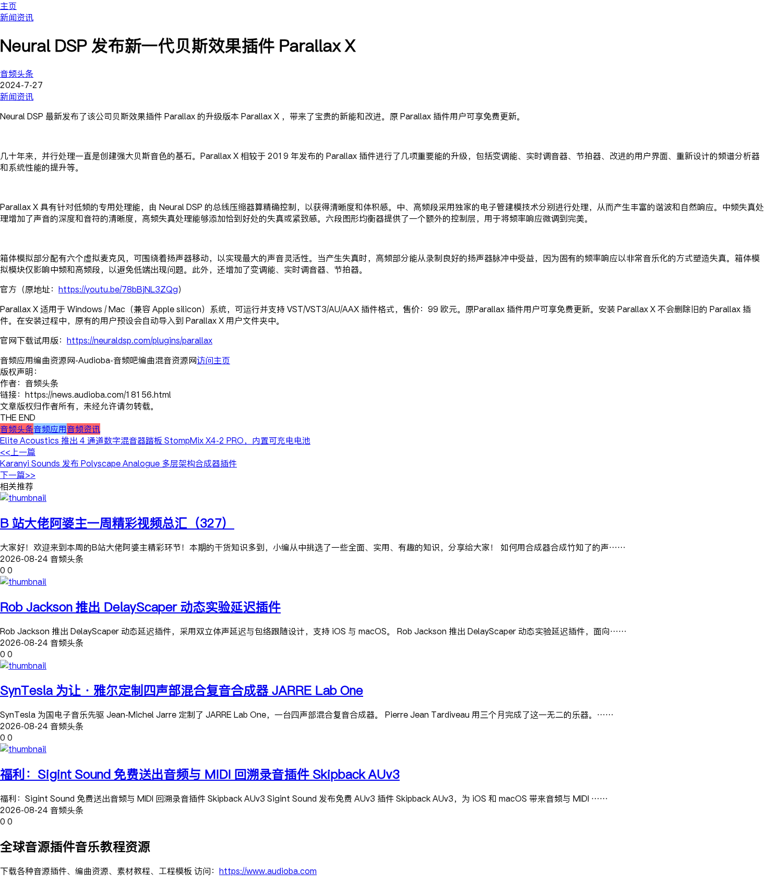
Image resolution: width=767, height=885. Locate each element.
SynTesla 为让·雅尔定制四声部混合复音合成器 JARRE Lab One (181, 689)
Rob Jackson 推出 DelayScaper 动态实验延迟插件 (140, 606)
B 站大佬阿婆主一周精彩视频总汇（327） (117, 522)
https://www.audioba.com (268, 871)
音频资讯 (83, 429)
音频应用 (50, 429)
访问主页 (213, 360)
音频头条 (16, 73)
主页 (8, 5)
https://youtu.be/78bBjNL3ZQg (118, 289)
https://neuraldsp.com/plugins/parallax (139, 340)
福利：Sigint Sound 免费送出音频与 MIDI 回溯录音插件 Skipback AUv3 (200, 773)
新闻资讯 (16, 17)
